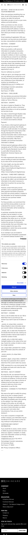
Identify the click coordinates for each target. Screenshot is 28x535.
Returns (5, 518)
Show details (20, 282)
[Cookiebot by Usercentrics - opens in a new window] (20, 239)
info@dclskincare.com (7, 84)
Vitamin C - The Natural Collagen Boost (13, 504)
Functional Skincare (8, 502)
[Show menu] (1, 4)
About (4, 488)
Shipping (5, 515)
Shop (4, 491)
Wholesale (5, 493)
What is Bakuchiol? (8, 507)
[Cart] (25, 4)
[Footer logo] (10, 481)
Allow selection (14, 291)
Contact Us (6, 513)
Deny (14, 295)
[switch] (24, 268)
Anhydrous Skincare (8, 499)
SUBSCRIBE (22, 530)
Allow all (14, 287)
